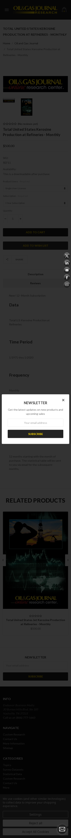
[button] (63, 399)
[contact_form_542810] (62, 829)
